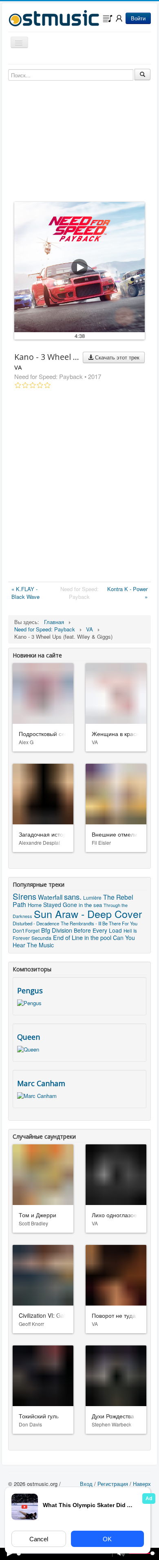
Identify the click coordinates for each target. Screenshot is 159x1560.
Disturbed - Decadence (36, 923)
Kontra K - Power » (127, 592)
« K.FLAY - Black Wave (25, 592)
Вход (86, 1484)
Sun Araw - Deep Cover (88, 913)
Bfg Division (56, 930)
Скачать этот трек (116, 357)
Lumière (92, 897)
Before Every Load (98, 930)
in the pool (97, 937)
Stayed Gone (60, 905)
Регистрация (112, 1484)
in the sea (90, 905)
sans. (73, 896)
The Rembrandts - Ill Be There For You (99, 923)
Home (35, 905)
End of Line (68, 937)
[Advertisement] (79, 487)
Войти (138, 18)
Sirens (24, 896)
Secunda (41, 938)
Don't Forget (26, 930)
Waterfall (50, 896)
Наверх (142, 1484)
